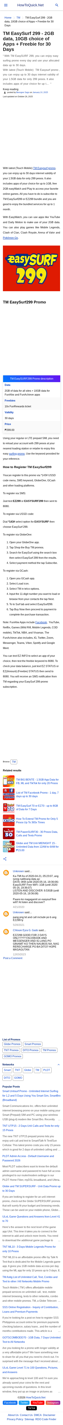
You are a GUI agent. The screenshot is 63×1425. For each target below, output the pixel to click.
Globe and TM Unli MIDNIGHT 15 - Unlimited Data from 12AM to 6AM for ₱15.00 (37, 847)
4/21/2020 (18, 907)
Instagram (53, 1402)
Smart (7, 1070)
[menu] (5, 5)
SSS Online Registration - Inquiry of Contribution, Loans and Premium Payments (30, 1309)
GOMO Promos (12, 1056)
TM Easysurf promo (44, 168)
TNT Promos (11, 1050)
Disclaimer (49, 1415)
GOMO (18, 1077)
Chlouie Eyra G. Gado (25, 930)
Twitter (24, 1402)
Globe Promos (12, 1044)
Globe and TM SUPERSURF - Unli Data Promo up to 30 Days (31, 1188)
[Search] (57, 5)
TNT (17, 1070)
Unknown (18, 871)
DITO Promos (30, 1050)
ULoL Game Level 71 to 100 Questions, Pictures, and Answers (30, 1369)
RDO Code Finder (45, 1419)
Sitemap (29, 1419)
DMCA (38, 1415)
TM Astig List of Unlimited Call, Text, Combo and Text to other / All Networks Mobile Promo (30, 1279)
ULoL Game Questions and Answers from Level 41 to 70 (31, 1218)
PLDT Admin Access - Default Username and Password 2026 (28, 1158)
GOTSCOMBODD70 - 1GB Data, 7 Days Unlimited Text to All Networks (31, 1339)
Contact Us (26, 1415)
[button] (5, 859)
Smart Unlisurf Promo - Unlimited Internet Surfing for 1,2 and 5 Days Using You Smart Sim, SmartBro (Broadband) (31, 1095)
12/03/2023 (19, 954)
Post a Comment (12, 958)
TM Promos (49, 1050)
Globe (27, 1070)
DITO (7, 1077)
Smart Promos (33, 1044)
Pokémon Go (10, 237)
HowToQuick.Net (30, 5)
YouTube (37, 1402)
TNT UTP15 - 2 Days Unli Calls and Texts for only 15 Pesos (30, 1128)
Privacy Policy (15, 1419)
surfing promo (17, 453)
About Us (13, 1415)
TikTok (31, 1408)
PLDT (46, 1070)
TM (14, 761)
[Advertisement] (31, 131)
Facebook (41, 622)
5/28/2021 (18, 925)
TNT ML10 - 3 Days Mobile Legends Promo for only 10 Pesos (29, 1248)
